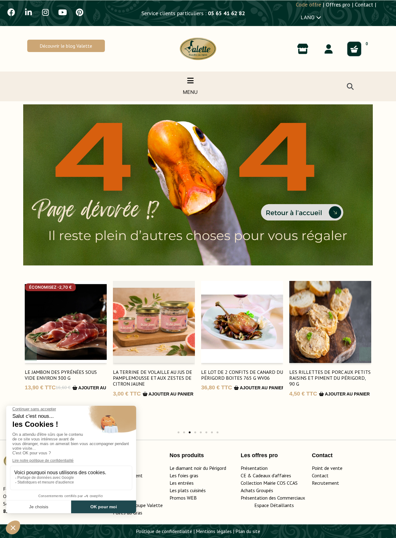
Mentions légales (214, 531)
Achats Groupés (257, 490)
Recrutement (325, 483)
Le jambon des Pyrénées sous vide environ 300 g (61, 375)
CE (243, 475)
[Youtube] (62, 12)
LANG (308, 17)
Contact (364, 4)
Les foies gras (184, 475)
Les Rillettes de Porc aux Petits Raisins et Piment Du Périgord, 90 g (330, 378)
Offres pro (338, 4)
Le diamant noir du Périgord (198, 468)
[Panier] (354, 49)
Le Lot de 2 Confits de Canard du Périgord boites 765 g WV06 (242, 375)
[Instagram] (45, 12)
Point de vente (327, 468)
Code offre (308, 4)
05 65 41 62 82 (226, 13)
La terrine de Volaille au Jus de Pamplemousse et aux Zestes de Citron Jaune (152, 378)
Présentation (254, 468)
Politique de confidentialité (164, 531)
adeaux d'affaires (273, 475)
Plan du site (247, 531)
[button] (66, 46)
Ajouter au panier (100, 387)
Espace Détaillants (274, 505)
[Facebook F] (11, 12)
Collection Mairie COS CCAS (269, 483)
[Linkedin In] (28, 12)
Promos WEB (183, 498)
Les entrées (182, 483)
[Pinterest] (79, 12)
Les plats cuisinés (188, 490)
